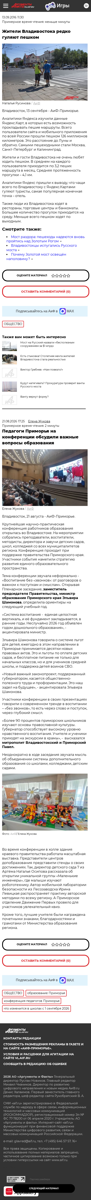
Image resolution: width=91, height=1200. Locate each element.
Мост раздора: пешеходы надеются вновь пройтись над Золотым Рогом (45, 239)
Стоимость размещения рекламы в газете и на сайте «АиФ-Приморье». (43, 1046)
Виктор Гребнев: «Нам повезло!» (41, 369)
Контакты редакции (22, 1038)
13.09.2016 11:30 (13, 17)
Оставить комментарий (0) (45, 291)
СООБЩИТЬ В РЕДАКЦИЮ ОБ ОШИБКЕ (35, 1064)
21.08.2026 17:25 (13, 421)
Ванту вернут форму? (34, 396)
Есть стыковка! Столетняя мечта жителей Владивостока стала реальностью (47, 357)
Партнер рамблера (40, 1179)
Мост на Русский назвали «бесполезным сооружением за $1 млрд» (47, 344)
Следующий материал (44, 1188)
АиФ (36, 103)
